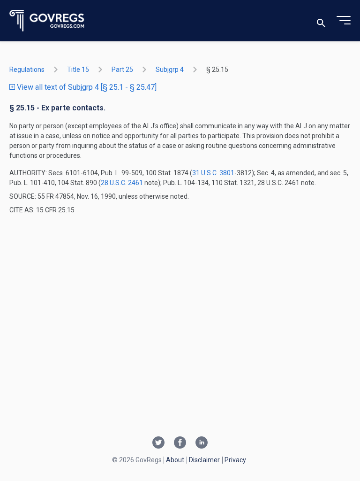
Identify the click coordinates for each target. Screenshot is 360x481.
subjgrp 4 (170, 69)
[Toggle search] (321, 21)
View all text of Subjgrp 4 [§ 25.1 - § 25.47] (86, 87)
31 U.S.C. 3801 (213, 173)
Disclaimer (204, 460)
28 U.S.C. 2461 (122, 182)
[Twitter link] (158, 443)
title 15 (78, 69)
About (175, 460)
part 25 (122, 69)
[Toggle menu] (344, 20)
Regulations (27, 69)
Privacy (235, 460)
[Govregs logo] (47, 21)
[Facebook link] (180, 443)
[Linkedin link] (201, 443)
